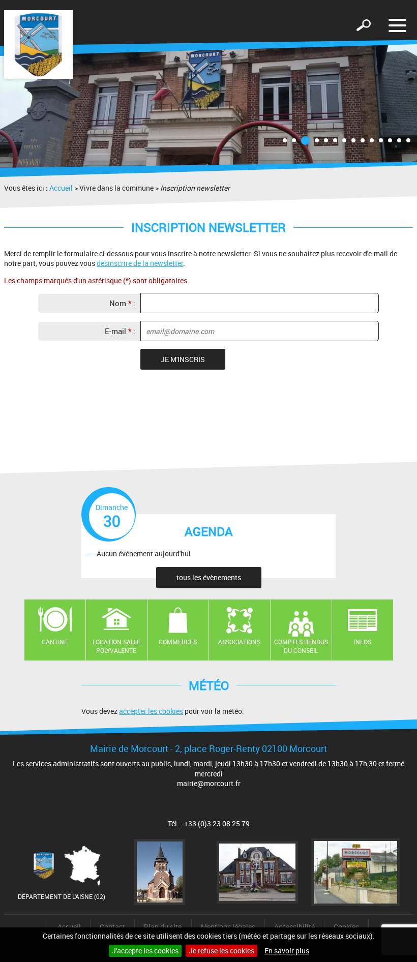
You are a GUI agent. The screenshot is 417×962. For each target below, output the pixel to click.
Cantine (55, 642)
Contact (112, 926)
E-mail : (120, 331)
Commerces (178, 642)
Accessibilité (294, 926)
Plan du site (163, 926)
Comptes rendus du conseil (301, 646)
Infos (362, 642)
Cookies (346, 926)
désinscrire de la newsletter (140, 263)
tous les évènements (208, 577)
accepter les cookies (151, 711)
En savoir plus (286, 950)
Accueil (61, 188)
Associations (239, 642)
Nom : (122, 303)
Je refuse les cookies (221, 950)
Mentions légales (228, 926)
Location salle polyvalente (116, 646)
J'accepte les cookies (145, 950)
